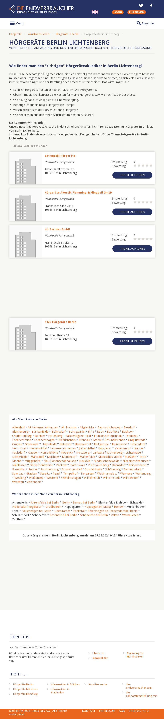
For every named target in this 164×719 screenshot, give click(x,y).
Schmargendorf (72, 469)
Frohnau (84, 440)
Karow (138, 448)
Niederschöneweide (106, 461)
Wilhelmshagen (71, 478)
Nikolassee (19, 465)
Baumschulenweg (108, 427)
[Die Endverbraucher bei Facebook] (151, 6)
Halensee (66, 444)
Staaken (32, 473)
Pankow (61, 465)
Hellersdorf (137, 444)
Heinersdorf (119, 444)
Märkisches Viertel (110, 457)
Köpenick (67, 452)
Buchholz (113, 431)
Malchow (53, 457)
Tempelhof (70, 473)
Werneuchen (130, 515)
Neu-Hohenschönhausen (60, 461)
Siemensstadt (132, 469)
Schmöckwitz (93, 469)
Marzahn (130, 457)
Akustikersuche (97, 684)
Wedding (20, 478)
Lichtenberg (114, 452)
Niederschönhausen (135, 461)
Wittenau (18, 482)
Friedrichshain (67, 440)
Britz (91, 431)
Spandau (17, 473)
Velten (115, 515)
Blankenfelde (40, 431)
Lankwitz (98, 452)
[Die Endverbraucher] (42, 9)
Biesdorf (129, 427)
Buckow (127, 431)
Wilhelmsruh (92, 478)
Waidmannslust (107, 473)
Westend (52, 478)
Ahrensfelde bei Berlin (45, 502)
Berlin (66, 502)
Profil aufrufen (132, 175)
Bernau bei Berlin (84, 502)
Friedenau (131, 436)
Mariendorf (69, 457)
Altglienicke (87, 427)
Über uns (98, 653)
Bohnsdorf (58, 431)
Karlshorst (104, 448)
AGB (122, 711)
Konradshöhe (49, 452)
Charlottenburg (22, 436)
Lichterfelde (19, 457)
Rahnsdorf (119, 465)
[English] (95, 12)
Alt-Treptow (69, 427)
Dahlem (40, 436)
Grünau (17, 444)
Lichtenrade (133, 452)
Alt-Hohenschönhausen (43, 427)
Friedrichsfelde (21, 440)
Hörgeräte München (25, 689)
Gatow (97, 440)
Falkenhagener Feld (78, 436)
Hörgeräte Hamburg (25, 694)
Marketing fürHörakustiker (135, 654)
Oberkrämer (62, 511)
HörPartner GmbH (57, 229)
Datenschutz (138, 711)
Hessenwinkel (38, 448)
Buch (100, 431)
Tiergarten (87, 473)
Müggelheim (33, 461)
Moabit (16, 461)
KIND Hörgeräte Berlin (60, 322)
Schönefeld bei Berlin (63, 515)
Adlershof (18, 427)
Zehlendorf (34, 482)
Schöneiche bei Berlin (94, 515)
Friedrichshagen (44, 440)
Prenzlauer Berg (98, 465)
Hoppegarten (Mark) (98, 506)
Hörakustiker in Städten (65, 684)
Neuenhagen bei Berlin (36, 511)
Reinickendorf (137, 465)
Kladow (32, 452)
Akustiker (148, 23)
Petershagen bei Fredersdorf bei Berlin (112, 511)
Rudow (32, 469)
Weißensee (36, 478)
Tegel (56, 473)
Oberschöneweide (41, 465)
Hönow (118, 506)
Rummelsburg (50, 469)
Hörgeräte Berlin (23, 684)
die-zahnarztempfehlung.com (141, 694)
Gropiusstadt (136, 440)
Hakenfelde (49, 444)
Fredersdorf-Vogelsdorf (27, 506)
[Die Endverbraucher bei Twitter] (141, 6)
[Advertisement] (82, 286)
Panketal (78, 511)
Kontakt (88, 711)
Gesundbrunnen (115, 440)
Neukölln (85, 461)
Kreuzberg (82, 452)
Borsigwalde (77, 431)
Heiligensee (101, 444)
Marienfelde (87, 457)
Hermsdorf (19, 448)
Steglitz (45, 473)
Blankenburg (20, 431)
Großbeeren (53, 506)
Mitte (142, 457)
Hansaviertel (83, 444)
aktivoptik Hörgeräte (60, 156)
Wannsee (126, 473)
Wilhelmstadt (111, 478)
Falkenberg (55, 436)
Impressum (107, 711)
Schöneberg (113, 469)
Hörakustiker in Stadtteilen (60, 690)
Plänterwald (77, 465)
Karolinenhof (123, 448)
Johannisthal (87, 448)
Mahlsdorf (37, 457)
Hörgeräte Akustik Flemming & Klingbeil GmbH (78, 192)
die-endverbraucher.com (139, 685)
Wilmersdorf (131, 478)
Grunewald (32, 444)
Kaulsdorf (18, 452)
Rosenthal (18, 469)
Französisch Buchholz (108, 436)
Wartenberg (143, 473)
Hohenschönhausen (63, 448)
